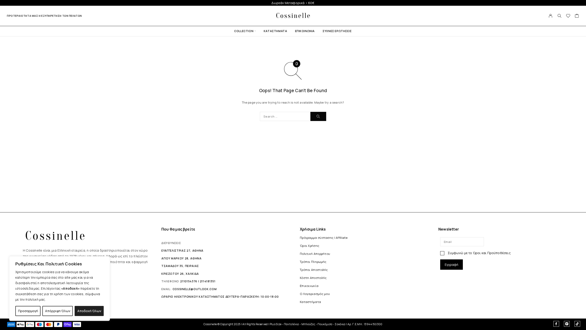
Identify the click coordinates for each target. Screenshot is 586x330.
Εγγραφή (451, 264)
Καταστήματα (275, 31)
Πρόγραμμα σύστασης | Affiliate (324, 238)
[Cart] (577, 16)
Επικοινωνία (305, 31)
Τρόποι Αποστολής (314, 270)
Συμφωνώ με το (479, 253)
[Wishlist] (568, 16)
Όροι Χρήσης (309, 246)
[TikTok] (577, 324)
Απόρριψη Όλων (57, 311)
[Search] (559, 16)
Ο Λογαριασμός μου (315, 294)
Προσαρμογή (28, 311)
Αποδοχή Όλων (89, 311)
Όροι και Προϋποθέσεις (492, 253)
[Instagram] (567, 324)
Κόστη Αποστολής (313, 278)
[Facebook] (556, 324)
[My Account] (550, 16)
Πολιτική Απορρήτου (315, 254)
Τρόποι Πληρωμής (313, 262)
